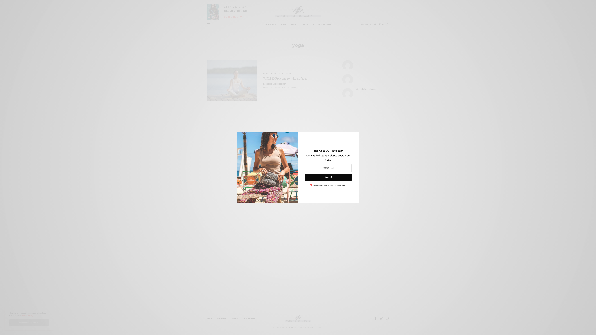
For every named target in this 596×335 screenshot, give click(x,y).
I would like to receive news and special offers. (330, 185)
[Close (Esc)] (354, 136)
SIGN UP (328, 177)
